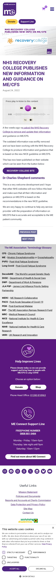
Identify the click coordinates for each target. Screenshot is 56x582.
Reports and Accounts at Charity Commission (28, 500)
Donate (11, 21)
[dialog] (28, 553)
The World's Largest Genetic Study (32, 274)
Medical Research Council (22, 314)
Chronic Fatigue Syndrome (21, 253)
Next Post (28, 239)
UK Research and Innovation (23, 335)
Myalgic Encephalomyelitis (20, 257)
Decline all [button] (41, 569)
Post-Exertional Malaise (21, 306)
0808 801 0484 (28, 433)
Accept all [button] (14, 569)
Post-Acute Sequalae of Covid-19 (26, 302)
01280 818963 (38, 395)
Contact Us (28, 512)
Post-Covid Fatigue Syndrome (31, 265)
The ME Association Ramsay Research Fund (30, 310)
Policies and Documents (28, 496)
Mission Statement (28, 492)
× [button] (53, 528)
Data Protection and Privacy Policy (28, 504)
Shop (38, 387)
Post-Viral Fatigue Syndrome (24, 261)
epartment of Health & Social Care (28, 278)
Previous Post (28, 232)
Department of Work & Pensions (25, 282)
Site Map (28, 508)
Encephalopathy (46, 257)
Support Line (27, 21)
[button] (28, 576)
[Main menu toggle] (52, 9)
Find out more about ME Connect (28, 456)
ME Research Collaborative (24, 298)
